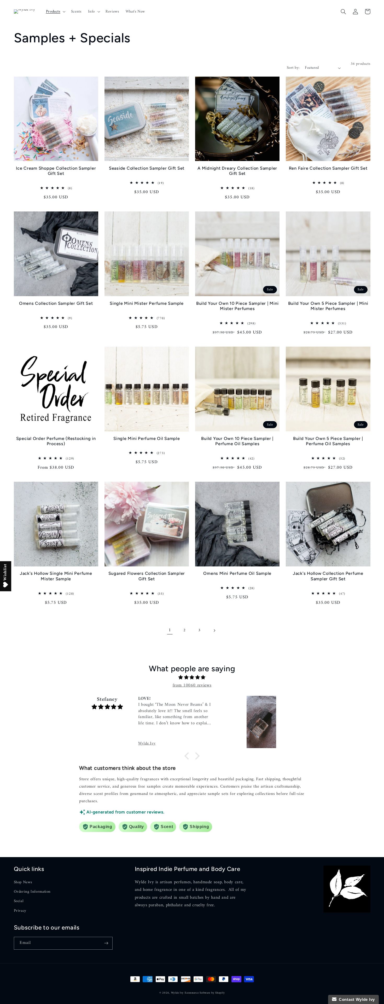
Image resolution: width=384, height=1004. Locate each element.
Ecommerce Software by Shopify (205, 992)
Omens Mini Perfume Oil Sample (237, 573)
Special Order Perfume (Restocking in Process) (56, 441)
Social (19, 901)
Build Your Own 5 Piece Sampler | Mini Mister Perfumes (328, 306)
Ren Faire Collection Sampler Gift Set (328, 168)
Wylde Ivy (178, 992)
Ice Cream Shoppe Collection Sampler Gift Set (56, 171)
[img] (192, 678)
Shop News (23, 882)
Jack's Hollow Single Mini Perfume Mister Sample (56, 576)
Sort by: (293, 67)
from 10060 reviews (192, 685)
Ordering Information (32, 891)
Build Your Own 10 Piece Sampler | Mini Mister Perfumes (237, 306)
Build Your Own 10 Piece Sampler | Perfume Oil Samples (237, 441)
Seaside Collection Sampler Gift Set (146, 168)
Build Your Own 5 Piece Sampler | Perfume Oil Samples (328, 441)
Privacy (20, 910)
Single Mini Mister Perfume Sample (147, 303)
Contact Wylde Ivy (355, 999)
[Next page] (214, 630)
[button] (55, 11)
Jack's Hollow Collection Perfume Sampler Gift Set (328, 576)
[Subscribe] (106, 943)
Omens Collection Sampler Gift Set (56, 303)
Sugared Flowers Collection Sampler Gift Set (146, 576)
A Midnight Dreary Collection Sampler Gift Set (237, 171)
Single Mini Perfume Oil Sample (146, 438)
